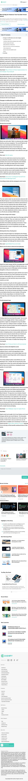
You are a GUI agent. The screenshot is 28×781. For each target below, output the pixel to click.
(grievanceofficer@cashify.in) (7, 761)
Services (2, 664)
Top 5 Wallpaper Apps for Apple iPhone (15, 408)
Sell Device (3, 705)
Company (3, 688)
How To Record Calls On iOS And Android (16, 344)
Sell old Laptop (9, 155)
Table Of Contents (5, 35)
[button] (25, 477)
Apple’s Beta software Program (15, 423)
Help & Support (4, 718)
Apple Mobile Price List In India (12, 244)
